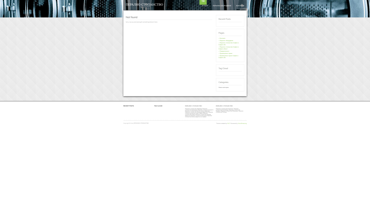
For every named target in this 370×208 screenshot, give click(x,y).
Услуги (205, 6)
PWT (228, 123)
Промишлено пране (226, 53)
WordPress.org (242, 123)
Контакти (240, 6)
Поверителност (224, 51)
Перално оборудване (222, 6)
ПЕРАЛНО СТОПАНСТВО (144, 4)
